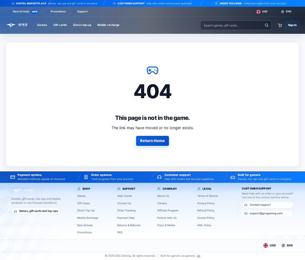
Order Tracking (126, 210)
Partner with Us (167, 217)
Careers (162, 203)
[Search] (266, 25)
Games (81, 196)
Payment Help (126, 217)
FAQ (119, 232)
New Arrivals (85, 225)
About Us (163, 196)
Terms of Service (207, 196)
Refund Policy (206, 210)
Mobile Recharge (87, 217)
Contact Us (124, 203)
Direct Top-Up (86, 210)
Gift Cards (83, 203)
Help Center (124, 196)
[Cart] (280, 25)
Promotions (84, 232)
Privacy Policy (206, 203)
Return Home (152, 140)
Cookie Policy (205, 217)
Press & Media (166, 225)
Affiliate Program (167, 210)
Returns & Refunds (129, 225)
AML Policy (204, 225)
